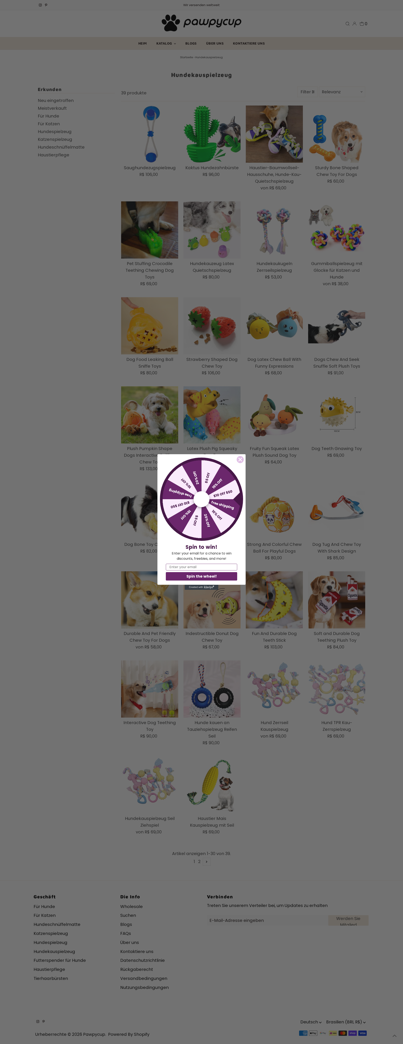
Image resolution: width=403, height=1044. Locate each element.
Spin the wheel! (201, 576)
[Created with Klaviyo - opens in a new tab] (201, 587)
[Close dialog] (240, 459)
